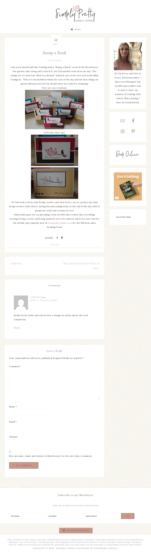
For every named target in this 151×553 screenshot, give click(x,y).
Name (13, 406)
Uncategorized (54, 61)
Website (13, 436)
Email (13, 421)
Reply (17, 327)
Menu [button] (78, 29)
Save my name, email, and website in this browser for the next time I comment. (50, 456)
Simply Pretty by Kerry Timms (75, 13)
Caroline (35, 297)
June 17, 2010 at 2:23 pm (43, 300)
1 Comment (54, 245)
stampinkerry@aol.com (60, 223)
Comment (15, 366)
